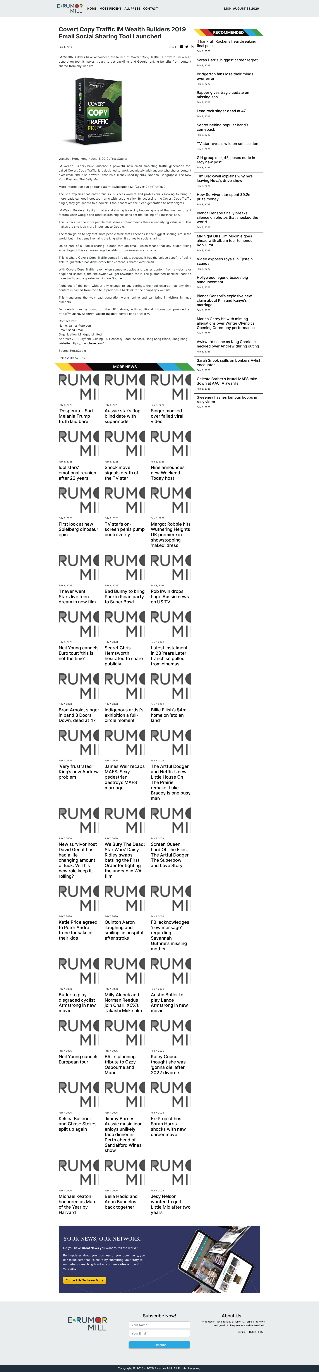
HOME (92, 8)
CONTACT (150, 8)
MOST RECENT (110, 8)
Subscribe (160, 1345)
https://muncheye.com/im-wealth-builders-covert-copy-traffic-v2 (105, 314)
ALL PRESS (132, 8)
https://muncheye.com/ (87, 343)
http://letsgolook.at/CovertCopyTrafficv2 (136, 187)
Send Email (75, 330)
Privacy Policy (255, 1331)
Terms (241, 1331)
